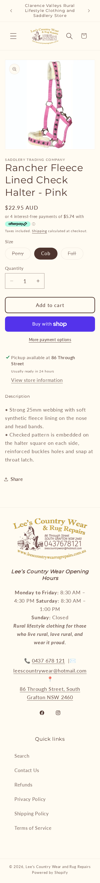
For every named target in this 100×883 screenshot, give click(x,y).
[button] (13, 36)
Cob (46, 253)
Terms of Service (33, 828)
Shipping (39, 231)
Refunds (23, 785)
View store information (37, 380)
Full (75, 255)
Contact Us (26, 770)
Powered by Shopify (50, 872)
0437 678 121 (48, 661)
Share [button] (17, 479)
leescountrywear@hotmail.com (49, 671)
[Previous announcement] (11, 11)
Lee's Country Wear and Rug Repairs (58, 866)
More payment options (50, 339)
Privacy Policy (30, 799)
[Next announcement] (89, 11)
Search (21, 756)
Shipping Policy (31, 813)
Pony (21, 255)
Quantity (14, 268)
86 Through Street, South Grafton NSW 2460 (50, 693)
